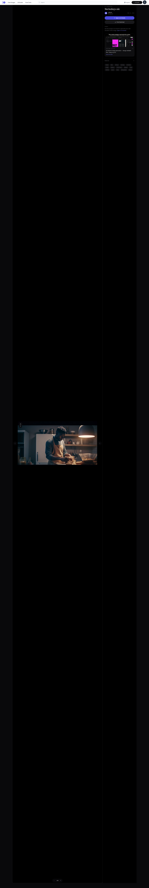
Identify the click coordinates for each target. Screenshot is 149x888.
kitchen (107, 70)
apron (112, 70)
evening (122, 65)
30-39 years (119, 67)
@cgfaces (110, 13)
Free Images (11, 2)
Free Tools (28, 2)
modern (112, 67)
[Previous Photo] (15, 443)
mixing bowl (123, 70)
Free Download (120, 22)
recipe (130, 70)
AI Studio (20, 2)
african (116, 65)
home (107, 65)
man (112, 65)
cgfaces (110, 12)
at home (129, 65)
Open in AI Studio (120, 18)
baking (125, 67)
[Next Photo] (100, 443)
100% (57, 880)
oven (117, 70)
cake (131, 67)
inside (107, 67)
